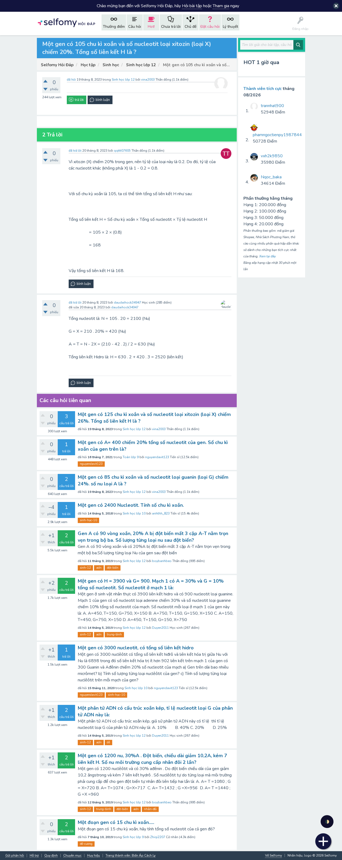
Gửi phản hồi (14, 855)
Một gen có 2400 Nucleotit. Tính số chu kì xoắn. (131, 505)
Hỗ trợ (34, 855)
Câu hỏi (134, 26)
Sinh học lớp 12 (123, 79)
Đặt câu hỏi (210, 26)
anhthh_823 (161, 513)
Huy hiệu (93, 855)
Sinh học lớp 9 (133, 837)
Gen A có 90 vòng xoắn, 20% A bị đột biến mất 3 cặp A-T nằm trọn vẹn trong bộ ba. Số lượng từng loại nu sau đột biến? (153, 536)
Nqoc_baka (271, 177)
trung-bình (114, 635)
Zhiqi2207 (157, 837)
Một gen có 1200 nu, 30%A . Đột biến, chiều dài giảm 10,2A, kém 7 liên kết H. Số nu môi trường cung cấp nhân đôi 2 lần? (152, 758)
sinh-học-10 (88, 520)
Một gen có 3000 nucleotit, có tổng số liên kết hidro (136, 648)
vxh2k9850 (272, 156)
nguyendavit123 (157, 457)
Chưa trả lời (171, 26)
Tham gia (221, 6)
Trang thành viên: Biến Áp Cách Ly (131, 855)
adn (99, 568)
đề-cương (86, 844)
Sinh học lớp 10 (134, 513)
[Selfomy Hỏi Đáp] (66, 22)
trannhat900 (272, 106)
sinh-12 (85, 568)
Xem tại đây (267, 256)
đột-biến (112, 568)
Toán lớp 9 (131, 457)
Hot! (151, 26)
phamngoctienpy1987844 (277, 135)
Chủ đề (190, 26)
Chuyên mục (72, 855)
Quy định (51, 855)
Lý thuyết (230, 26)
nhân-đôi (150, 809)
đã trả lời (75, 150)
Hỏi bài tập (192, 6)
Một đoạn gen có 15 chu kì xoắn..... (116, 822)
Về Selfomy (273, 855)
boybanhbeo (162, 561)
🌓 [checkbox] (327, 822)
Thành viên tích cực (262, 89)
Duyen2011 (160, 628)
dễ (108, 742)
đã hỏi (71, 79)
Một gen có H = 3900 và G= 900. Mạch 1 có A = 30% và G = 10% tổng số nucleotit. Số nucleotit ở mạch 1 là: (151, 584)
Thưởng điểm (114, 26)
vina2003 (159, 429)
